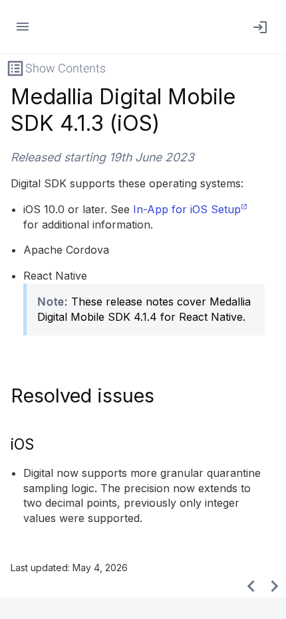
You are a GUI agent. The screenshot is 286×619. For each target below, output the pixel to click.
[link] (257, 26)
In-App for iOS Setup (187, 209)
